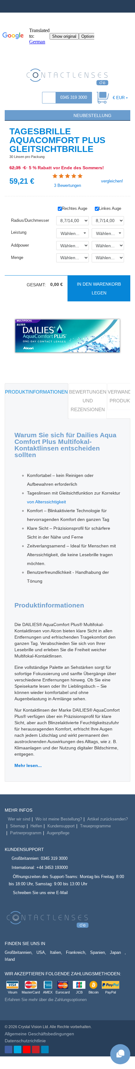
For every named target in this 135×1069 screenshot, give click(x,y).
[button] (12, 114)
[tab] (36, 401)
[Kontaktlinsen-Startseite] (67, 76)
